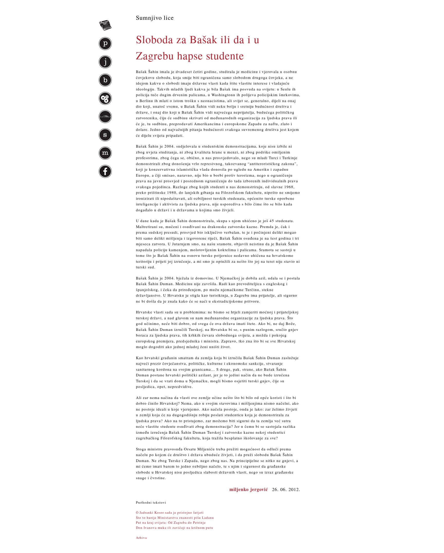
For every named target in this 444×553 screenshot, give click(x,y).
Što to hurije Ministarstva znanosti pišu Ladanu (175, 517)
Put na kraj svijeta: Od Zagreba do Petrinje (171, 522)
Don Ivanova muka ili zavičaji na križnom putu (174, 527)
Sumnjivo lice (155, 17)
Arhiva (141, 537)
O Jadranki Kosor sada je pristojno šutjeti (170, 512)
